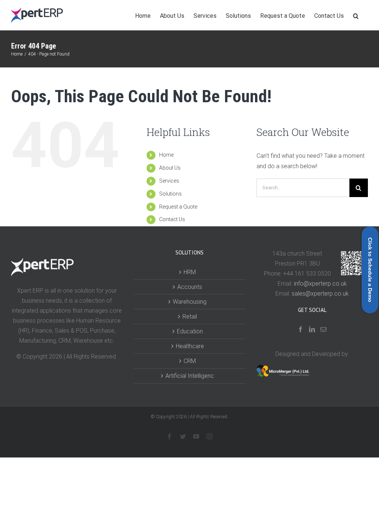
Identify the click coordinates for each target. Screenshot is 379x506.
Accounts (189, 286)
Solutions (170, 194)
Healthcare (190, 346)
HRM (190, 272)
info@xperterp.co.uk (320, 283)
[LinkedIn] (312, 329)
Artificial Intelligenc (189, 375)
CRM (190, 360)
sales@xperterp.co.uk (320, 293)
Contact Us (172, 219)
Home (166, 155)
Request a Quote (178, 207)
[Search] (356, 15)
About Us (170, 168)
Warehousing (190, 301)
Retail (189, 316)
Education (190, 331)
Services (169, 181)
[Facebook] (300, 329)
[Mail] (323, 329)
